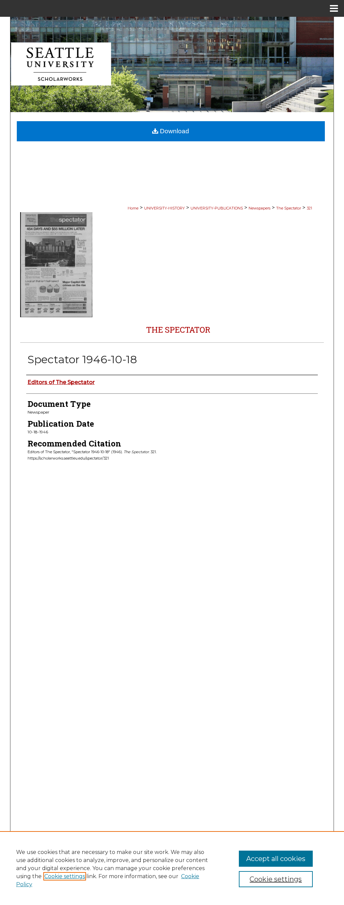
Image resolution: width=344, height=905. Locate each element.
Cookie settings (64, 876)
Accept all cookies (275, 859)
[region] (172, 868)
